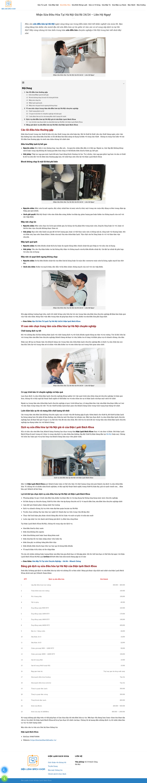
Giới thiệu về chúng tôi (57, 762)
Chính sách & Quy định (57, 774)
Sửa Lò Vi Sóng (94, 5)
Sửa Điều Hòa (65, 5)
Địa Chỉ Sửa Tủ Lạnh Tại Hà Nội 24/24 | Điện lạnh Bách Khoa (56, 321)
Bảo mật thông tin (55, 770)
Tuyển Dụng (53, 766)
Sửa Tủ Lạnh (42, 5)
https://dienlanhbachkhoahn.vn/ (43, 740)
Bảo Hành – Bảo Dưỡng (137, 5)
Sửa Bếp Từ (106, 5)
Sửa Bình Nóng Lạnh (79, 5)
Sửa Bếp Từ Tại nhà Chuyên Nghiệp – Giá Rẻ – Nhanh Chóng (56, 561)
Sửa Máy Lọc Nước (119, 5)
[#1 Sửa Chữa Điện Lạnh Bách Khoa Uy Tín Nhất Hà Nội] (9, 5)
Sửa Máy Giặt (53, 5)
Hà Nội (109, 434)
